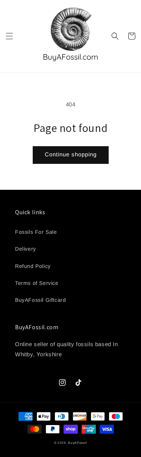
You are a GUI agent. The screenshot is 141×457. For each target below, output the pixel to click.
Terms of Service (37, 283)
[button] (9, 36)
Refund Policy (33, 266)
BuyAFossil (77, 443)
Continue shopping (71, 154)
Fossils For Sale (36, 232)
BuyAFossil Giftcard (40, 300)
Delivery (25, 249)
